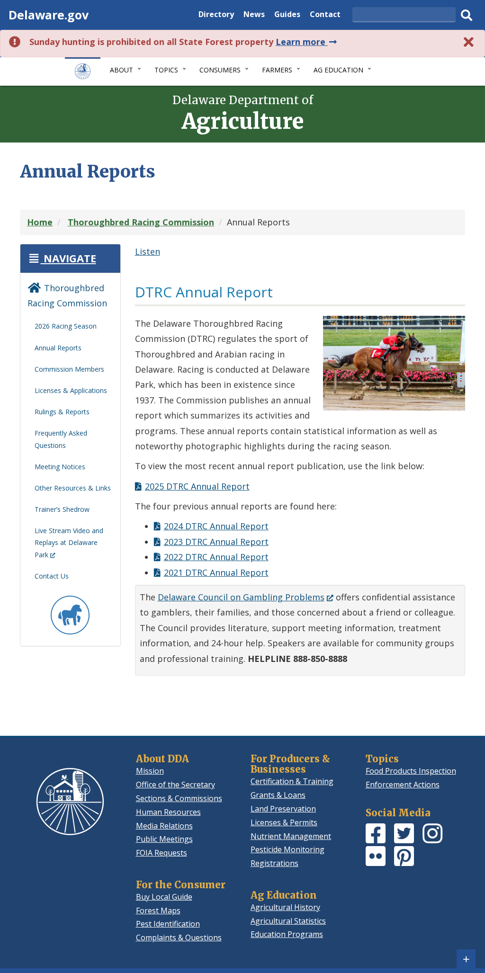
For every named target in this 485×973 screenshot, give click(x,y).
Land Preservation (283, 808)
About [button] (121, 69)
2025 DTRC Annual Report (197, 486)
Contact (325, 15)
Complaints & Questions (179, 937)
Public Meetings (164, 839)
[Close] (469, 42)
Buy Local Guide (164, 897)
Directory (216, 15)
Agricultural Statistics (288, 921)
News (254, 15)
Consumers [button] (220, 69)
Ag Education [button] (338, 69)
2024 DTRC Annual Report (216, 526)
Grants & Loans (278, 795)
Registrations (274, 863)
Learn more (307, 41)
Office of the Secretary (175, 784)
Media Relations (164, 826)
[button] (61, 258)
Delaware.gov (49, 15)
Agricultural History (285, 907)
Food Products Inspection (411, 771)
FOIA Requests (161, 853)
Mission (150, 771)
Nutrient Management (291, 836)
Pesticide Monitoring (287, 849)
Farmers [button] (277, 69)
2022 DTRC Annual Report (216, 556)
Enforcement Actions (403, 784)
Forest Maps (158, 910)
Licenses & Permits (284, 822)
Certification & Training (292, 781)
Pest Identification (168, 924)
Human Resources (168, 812)
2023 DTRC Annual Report (216, 541)
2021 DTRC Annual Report (216, 572)
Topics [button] (166, 69)
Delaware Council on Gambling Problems (245, 597)
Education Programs (287, 934)
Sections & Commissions (179, 798)
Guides (287, 15)
